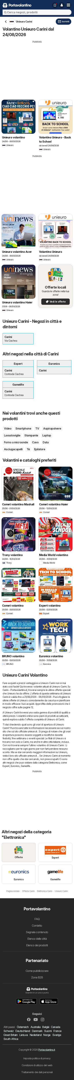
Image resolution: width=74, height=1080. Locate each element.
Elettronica (54, 762)
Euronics (15, 766)
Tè (28, 449)
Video (7, 428)
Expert (6, 766)
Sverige (56, 1035)
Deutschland (22, 1031)
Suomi (47, 1031)
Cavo (35, 442)
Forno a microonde (16, 442)
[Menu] (68, 5)
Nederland (35, 1035)
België (45, 1027)
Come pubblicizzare (37, 971)
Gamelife (25, 766)
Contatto (37, 925)
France (57, 1031)
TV (37, 428)
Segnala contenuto (37, 932)
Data (46, 442)
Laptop (46, 435)
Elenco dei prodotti (37, 945)
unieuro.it (32, 731)
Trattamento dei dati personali (37, 1072)
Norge (46, 1035)
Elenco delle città (37, 938)
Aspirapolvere (52, 428)
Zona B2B (37, 977)
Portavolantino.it (46, 1049)
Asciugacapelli (13, 449)
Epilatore (39, 449)
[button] (62, 5)
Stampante (31, 435)
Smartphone (23, 428)
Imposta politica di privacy (36, 1058)
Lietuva (23, 1035)
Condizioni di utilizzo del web (37, 1065)
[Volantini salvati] (55, 5)
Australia (35, 1027)
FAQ (37, 919)
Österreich (23, 1027)
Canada (55, 1027)
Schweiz (8, 1031)
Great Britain (10, 1035)
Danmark (37, 1031)
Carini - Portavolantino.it (15, 689)
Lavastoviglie (12, 435)
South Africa (10, 1039)
